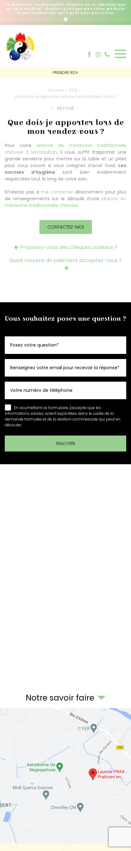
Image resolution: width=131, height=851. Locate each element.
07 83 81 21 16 (107, 54)
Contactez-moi (65, 227)
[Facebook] (89, 55)
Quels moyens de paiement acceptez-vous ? (65, 260)
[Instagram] (98, 55)
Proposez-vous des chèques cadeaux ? (68, 247)
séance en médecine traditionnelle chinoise (65, 202)
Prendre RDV (65, 72)
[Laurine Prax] (21, 61)
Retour (65, 108)
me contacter (57, 192)
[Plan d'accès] (65, 775)
